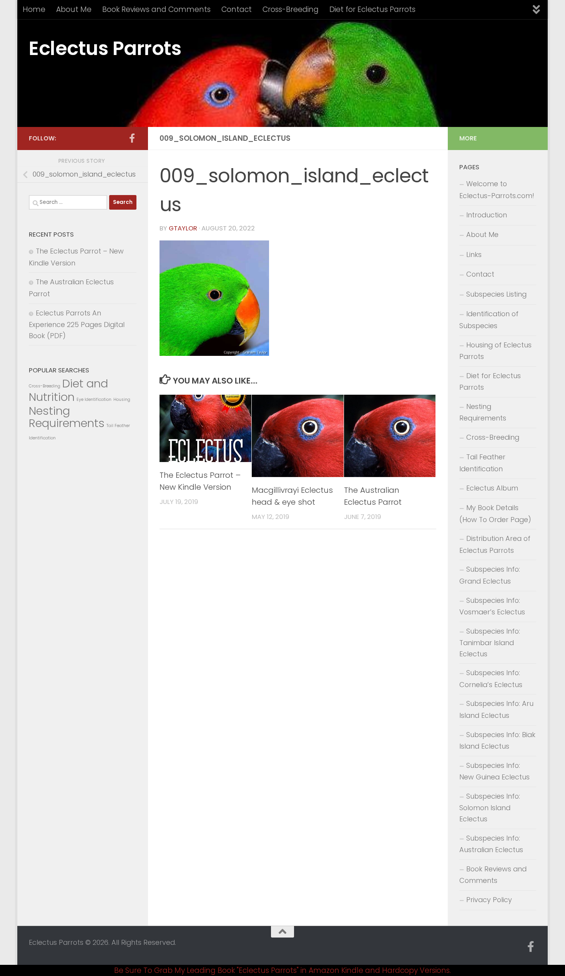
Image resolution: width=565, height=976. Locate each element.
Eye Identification (93, 399)
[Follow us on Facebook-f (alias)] (131, 138)
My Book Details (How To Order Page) (495, 513)
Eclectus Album (492, 488)
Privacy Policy (489, 899)
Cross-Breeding (291, 9)
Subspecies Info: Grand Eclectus (489, 575)
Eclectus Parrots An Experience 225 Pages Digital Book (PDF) (77, 324)
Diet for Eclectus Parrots (372, 9)
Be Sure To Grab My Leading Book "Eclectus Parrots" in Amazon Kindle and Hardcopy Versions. (282, 970)
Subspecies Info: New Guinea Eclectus (494, 771)
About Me (73, 9)
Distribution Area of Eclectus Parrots (494, 544)
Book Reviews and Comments (156, 9)
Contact (236, 9)
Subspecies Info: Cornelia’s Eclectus (490, 678)
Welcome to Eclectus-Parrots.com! (496, 189)
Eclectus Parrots (105, 48)
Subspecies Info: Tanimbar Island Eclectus (489, 642)
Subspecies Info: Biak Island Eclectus (497, 740)
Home (34, 9)
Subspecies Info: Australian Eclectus (491, 844)
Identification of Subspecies (488, 319)
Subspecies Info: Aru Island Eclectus (496, 709)
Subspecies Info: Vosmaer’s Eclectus (492, 606)
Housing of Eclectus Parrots (495, 351)
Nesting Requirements (67, 417)
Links (474, 254)
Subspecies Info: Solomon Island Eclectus (489, 807)
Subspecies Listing (496, 294)
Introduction (486, 215)
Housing (121, 399)
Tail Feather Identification (482, 463)
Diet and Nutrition (68, 390)
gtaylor (183, 228)
